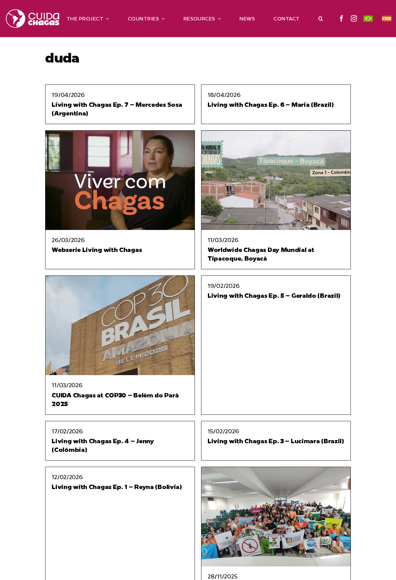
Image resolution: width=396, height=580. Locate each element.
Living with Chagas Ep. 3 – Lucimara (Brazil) (276, 441)
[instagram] (354, 18)
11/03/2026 (223, 240)
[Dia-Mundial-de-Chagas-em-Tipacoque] (276, 133)
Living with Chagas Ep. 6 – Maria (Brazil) (271, 104)
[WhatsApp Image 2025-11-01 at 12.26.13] (276, 469)
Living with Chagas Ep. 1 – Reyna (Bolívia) (117, 487)
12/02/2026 (67, 477)
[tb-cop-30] (120, 278)
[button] (320, 19)
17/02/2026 (67, 431)
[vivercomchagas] (120, 133)
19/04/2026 (68, 94)
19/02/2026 (223, 285)
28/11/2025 (222, 576)
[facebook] (341, 18)
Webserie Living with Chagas (97, 249)
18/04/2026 (224, 94)
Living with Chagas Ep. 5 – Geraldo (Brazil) (274, 295)
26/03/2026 (68, 240)
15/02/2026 (223, 431)
